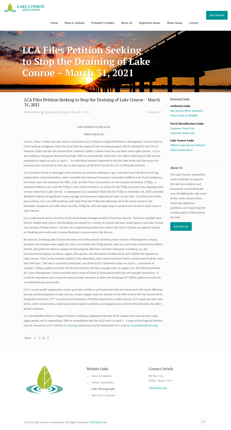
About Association (102, 382)
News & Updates (101, 376)
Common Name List (182, 128)
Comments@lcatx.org (144, 325)
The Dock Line (98, 422)
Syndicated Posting (55, 112)
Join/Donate (217, 15)
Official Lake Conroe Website (187, 145)
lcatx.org (72, 325)
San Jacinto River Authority (186, 111)
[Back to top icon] (203, 421)
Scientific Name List (182, 133)
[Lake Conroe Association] (24, 7)
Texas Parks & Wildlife (184, 115)
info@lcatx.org (158, 388)
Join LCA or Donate (103, 395)
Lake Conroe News (181, 150)
